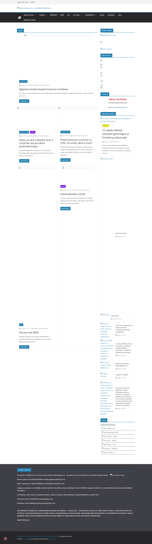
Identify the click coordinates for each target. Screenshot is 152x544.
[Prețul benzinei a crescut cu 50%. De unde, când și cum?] (78, 118)
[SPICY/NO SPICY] (107, 235)
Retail (102, 15)
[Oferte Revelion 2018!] (78, 175)
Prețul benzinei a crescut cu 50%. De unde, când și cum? (76, 141)
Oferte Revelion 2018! (72, 194)
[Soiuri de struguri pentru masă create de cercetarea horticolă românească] (107, 330)
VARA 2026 (114, 316)
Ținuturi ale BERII (29, 332)
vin (68, 15)
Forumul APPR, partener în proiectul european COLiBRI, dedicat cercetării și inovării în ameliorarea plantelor (124, 348)
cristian (117, 142)
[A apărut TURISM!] (107, 376)
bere (62, 15)
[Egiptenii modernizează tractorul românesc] (57, 56)
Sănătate (53, 15)
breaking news (29, 20)
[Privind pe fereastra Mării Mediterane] (107, 366)
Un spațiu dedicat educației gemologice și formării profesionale (115, 133)
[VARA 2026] (105, 317)
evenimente (89, 15)
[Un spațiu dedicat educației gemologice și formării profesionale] (118, 119)
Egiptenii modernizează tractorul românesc (43, 89)
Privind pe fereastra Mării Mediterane (122, 365)
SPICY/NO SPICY (121, 233)
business (111, 15)
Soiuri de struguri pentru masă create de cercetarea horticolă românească (124, 328)
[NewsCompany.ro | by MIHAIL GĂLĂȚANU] (19, 17)
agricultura (29, 15)
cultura (76, 15)
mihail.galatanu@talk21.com (119, 107)
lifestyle (105, 125)
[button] (35, 15)
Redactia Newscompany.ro (42, 85)
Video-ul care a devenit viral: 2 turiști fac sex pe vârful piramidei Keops (36, 143)
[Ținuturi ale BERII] (36, 244)
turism (41, 15)
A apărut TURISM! (122, 375)
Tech (120, 15)
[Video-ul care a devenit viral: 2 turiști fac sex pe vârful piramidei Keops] (36, 118)
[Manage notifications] (5, 538)
